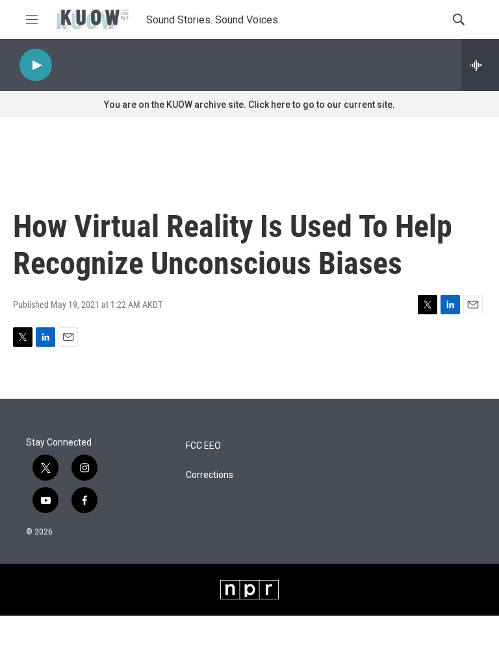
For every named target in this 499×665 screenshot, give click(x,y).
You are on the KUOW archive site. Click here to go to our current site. (249, 104)
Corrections (209, 475)
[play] (35, 65)
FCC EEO (203, 446)
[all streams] (480, 65)
